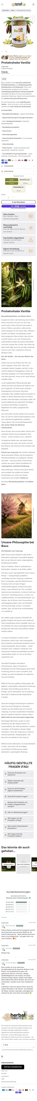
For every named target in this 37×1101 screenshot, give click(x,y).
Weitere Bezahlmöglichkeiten (18, 208)
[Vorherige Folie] (2, 51)
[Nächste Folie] (6, 51)
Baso (12, 10)
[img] (4, 923)
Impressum (5, 1076)
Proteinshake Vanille (23, 10)
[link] (23, 864)
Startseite (5, 10)
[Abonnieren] (33, 1047)
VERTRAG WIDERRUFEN (13, 1067)
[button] (2, 4)
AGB (2, 1079)
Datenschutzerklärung (8, 1081)
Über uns (4, 1070)
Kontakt (4, 1073)
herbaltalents (10, 1087)
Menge (3, 194)
